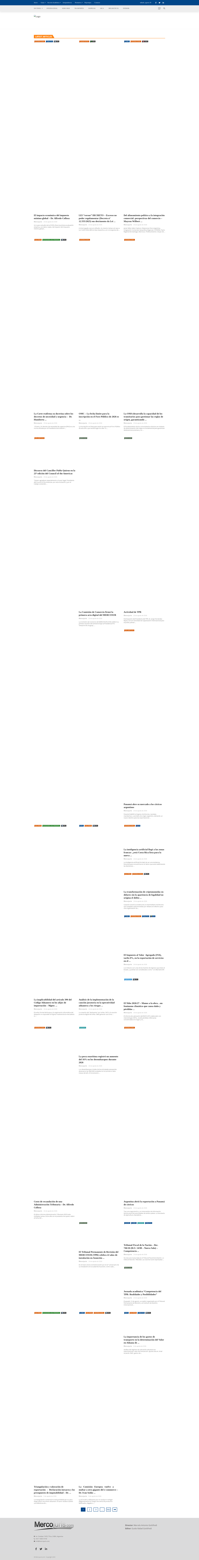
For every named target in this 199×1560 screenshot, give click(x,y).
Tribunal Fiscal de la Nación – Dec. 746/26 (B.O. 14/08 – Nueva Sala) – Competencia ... (141, 1248)
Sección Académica (53, 2)
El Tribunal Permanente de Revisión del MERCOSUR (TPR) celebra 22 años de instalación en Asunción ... (98, 1255)
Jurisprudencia (67, 2)
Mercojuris (38, 222)
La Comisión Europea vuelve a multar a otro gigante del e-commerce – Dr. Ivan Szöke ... (98, 1489)
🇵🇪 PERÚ (145, 41)
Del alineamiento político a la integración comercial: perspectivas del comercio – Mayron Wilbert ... (144, 218)
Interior (126, 8)
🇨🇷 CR (138, 825)
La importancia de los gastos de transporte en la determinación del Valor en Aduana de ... (144, 1339)
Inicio (36, 2)
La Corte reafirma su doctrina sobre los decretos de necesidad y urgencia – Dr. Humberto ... (53, 416)
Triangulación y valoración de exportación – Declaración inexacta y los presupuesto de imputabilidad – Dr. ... (54, 1489)
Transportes (79, 8)
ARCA (102, 8)
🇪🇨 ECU (153, 916)
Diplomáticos (113, 8)
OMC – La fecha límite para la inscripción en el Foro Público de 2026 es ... (99, 416)
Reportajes (88, 2)
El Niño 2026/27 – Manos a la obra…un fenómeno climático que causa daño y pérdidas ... (143, 1006)
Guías (42, 2)
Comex (127, 41)
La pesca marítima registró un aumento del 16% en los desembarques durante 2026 (98, 1059)
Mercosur (66, 8)
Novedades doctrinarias (51, 239)
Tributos (49, 41)
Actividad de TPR (132, 612)
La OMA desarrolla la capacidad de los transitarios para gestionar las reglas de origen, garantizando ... (143, 416)
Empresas (91, 8)
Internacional (52, 8)
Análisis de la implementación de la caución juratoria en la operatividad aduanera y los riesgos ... (97, 1002)
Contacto (97, 2)
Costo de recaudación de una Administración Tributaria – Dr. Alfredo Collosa (54, 1204)
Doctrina (37, 8)
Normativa (78, 2)
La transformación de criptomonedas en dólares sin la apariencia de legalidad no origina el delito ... (143, 895)
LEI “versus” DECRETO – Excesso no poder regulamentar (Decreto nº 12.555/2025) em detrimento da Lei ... (98, 218)
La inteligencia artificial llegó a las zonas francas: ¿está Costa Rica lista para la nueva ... (144, 852)
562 (108, 1509)
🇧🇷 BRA (93, 41)
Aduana (127, 1223)
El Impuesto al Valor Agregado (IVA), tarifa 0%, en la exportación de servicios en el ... (144, 958)
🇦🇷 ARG (56, 41)
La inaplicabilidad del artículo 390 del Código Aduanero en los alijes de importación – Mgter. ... (53, 1002)
